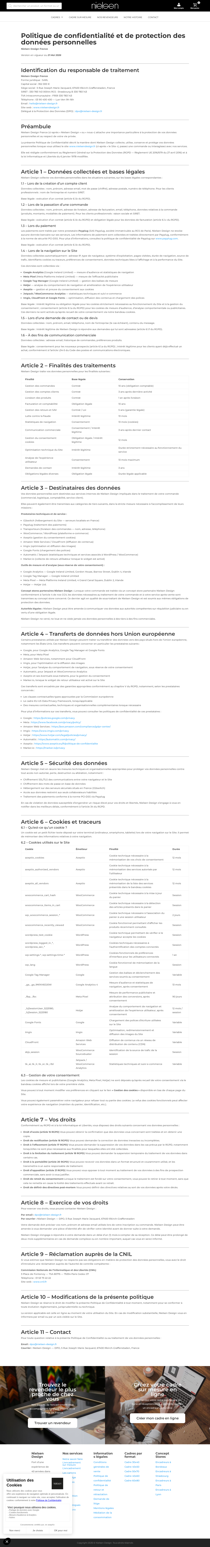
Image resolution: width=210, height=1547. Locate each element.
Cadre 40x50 (132, 1466)
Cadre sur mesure (80, 17)
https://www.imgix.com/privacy (50, 730)
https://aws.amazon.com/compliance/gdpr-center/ (81, 726)
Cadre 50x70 (132, 1471)
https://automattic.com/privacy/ (56, 739)
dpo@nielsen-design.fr (88, 111)
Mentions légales (104, 1508)
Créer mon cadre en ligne (157, 1418)
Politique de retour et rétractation (101, 1490)
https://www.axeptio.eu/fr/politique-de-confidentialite (66, 743)
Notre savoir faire (73, 1459)
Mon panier (195, 6)
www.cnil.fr (40, 1281)
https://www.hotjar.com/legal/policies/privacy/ (59, 735)
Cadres (55, 17)
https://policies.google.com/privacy (54, 718)
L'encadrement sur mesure (72, 1463)
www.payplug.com (167, 238)
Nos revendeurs (107, 17)
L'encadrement (72, 1468)
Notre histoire (133, 17)
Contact (153, 17)
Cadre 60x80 (132, 1480)
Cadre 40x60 (132, 1475)
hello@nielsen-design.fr (43, 103)
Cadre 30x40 (132, 1462)
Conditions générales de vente (101, 1467)
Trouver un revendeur (52, 1423)
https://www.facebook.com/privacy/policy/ (56, 722)
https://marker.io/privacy (50, 747)
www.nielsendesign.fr (46, 107)
